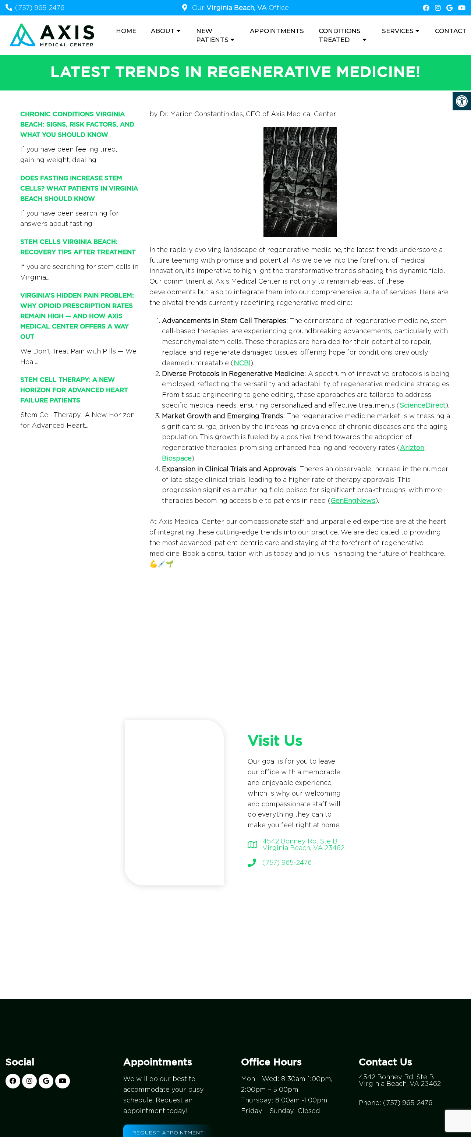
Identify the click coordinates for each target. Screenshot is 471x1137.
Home (126, 31)
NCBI (242, 362)
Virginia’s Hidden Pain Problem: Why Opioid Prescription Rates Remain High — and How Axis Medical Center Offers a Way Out (77, 316)
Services (398, 31)
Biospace (177, 458)
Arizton (412, 447)
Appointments (277, 31)
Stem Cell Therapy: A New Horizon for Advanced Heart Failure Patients (74, 390)
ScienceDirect (423, 405)
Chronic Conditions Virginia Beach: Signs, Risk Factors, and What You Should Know (77, 125)
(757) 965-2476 (39, 7)
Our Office (239, 7)
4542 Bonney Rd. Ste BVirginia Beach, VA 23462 (303, 844)
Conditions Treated (340, 35)
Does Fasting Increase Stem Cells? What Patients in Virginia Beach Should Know (79, 189)
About (163, 31)
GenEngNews (353, 500)
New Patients (212, 35)
